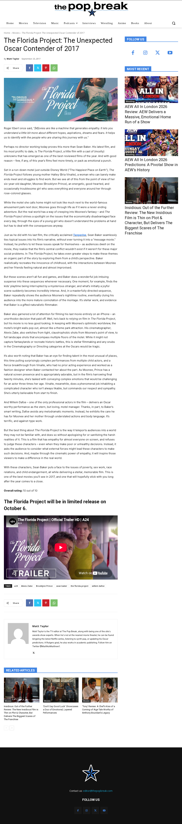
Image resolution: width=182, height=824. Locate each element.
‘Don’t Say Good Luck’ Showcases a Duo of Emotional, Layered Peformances (60, 709)
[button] (173, 23)
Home (7, 32)
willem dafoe (98, 586)
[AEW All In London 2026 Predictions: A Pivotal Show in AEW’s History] (151, 142)
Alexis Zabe (27, 586)
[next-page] (12, 728)
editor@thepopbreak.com (98, 790)
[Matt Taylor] (18, 639)
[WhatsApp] (54, 67)
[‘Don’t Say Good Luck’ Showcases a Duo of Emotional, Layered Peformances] (61, 690)
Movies (16, 32)
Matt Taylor (13, 58)
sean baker (61, 586)
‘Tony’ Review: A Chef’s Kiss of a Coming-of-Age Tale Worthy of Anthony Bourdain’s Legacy (98, 709)
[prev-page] (6, 728)
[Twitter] (37, 67)
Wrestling (130, 101)
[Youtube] (170, 53)
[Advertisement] (151, 267)
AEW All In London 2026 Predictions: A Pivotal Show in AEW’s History (151, 164)
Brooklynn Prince (44, 586)
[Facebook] (29, 67)
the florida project (79, 586)
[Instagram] (145, 53)
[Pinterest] (45, 67)
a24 (16, 586)
